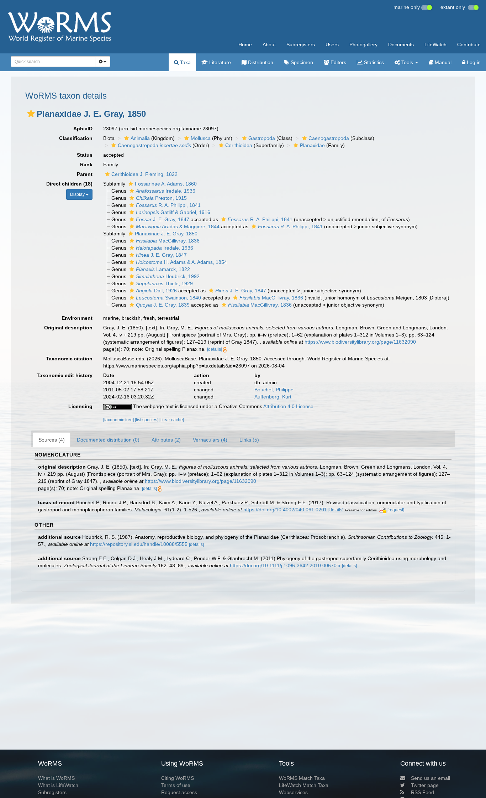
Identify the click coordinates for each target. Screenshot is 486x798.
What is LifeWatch (58, 785)
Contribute (469, 44)
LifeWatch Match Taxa (303, 785)
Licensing (80, 406)
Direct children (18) (69, 184)
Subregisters (300, 44)
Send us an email (430, 778)
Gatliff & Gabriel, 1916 (173, 212)
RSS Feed (422, 792)
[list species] (147, 419)
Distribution (260, 62)
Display (78, 194)
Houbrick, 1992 (168, 276)
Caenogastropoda (328, 138)
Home (245, 44)
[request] (395, 509)
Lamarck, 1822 (163, 269)
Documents (401, 44)
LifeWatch (435, 44)
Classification (76, 138)
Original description (68, 327)
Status (85, 155)
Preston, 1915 (161, 198)
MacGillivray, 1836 (168, 241)
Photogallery (363, 44)
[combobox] (53, 61)
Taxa (185, 62)
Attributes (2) (166, 440)
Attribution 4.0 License (288, 406)
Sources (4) (51, 440)
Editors (337, 62)
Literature (219, 62)
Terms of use (175, 785)
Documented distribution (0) (108, 440)
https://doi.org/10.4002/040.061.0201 (285, 509)
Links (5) (249, 440)
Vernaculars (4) (210, 440)
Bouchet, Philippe (274, 389)
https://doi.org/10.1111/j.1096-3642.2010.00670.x (285, 565)
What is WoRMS (56, 778)
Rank (86, 164)
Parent (85, 174)
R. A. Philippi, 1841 (168, 205)
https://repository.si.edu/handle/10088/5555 (138, 544)
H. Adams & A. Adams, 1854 (181, 262)
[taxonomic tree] (119, 419)
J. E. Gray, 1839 (163, 305)
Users (332, 44)
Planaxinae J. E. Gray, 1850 (166, 233)
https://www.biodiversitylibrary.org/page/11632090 (360, 342)
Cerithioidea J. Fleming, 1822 (144, 174)
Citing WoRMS (177, 778)
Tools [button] (407, 62)
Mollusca (201, 138)
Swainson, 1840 (168, 298)
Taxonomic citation (69, 358)
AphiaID (83, 128)
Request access (179, 792)
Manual (442, 62)
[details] (214, 349)
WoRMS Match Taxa (302, 778)
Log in (473, 62)
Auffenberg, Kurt (272, 397)
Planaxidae (312, 145)
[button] (31, 113)
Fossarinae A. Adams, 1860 (166, 184)
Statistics (373, 62)
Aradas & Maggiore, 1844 (178, 226)
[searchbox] (51, 62)
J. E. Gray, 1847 (162, 219)
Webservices (293, 792)
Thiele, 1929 (164, 283)
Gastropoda (261, 138)
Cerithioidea (238, 145)
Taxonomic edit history (65, 375)
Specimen (301, 62)
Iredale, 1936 (165, 191)
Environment (77, 318)
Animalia (140, 138)
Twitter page (425, 785)
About (269, 44)
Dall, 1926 (156, 290)
